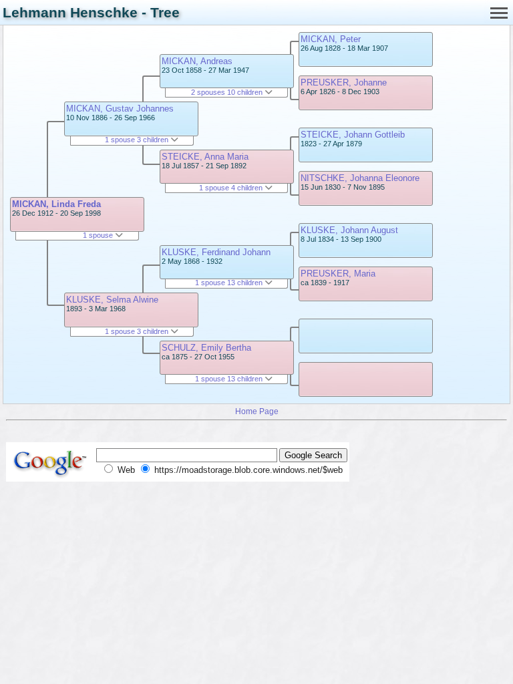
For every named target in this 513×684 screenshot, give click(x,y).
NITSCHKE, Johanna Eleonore (360, 178)
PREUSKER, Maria (338, 274)
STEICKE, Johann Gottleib (353, 135)
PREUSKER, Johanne (344, 82)
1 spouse (99, 235)
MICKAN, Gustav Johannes (120, 109)
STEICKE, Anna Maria (205, 157)
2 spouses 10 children (228, 92)
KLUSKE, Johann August (349, 230)
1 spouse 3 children (137, 140)
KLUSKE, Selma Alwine (112, 300)
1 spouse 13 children (230, 283)
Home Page (257, 411)
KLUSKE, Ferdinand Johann (216, 252)
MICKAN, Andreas (197, 61)
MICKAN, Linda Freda (56, 204)
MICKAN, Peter (331, 39)
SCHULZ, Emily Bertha (206, 348)
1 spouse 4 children (232, 188)
